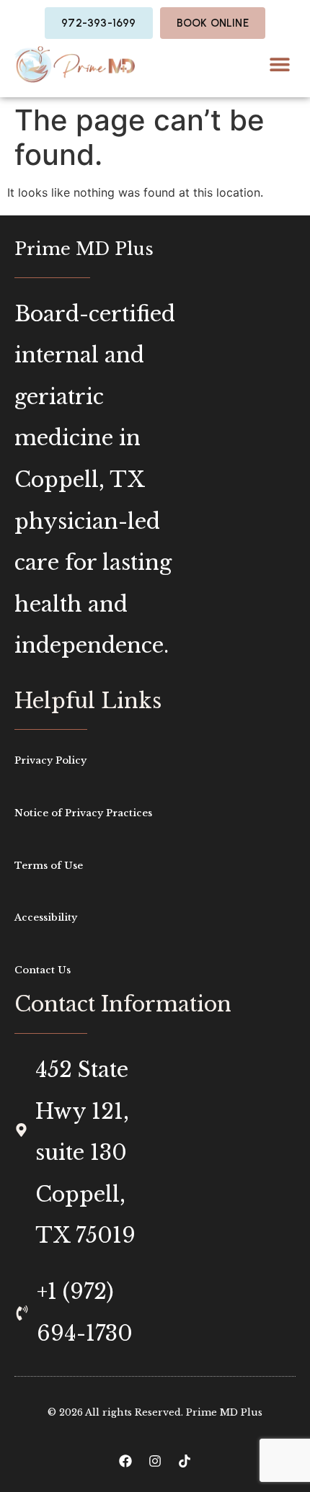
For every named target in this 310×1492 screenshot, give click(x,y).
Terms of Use (48, 865)
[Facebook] (125, 1461)
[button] (279, 64)
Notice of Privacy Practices (83, 813)
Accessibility (45, 917)
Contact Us (42, 970)
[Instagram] (155, 1461)
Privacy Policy (50, 760)
